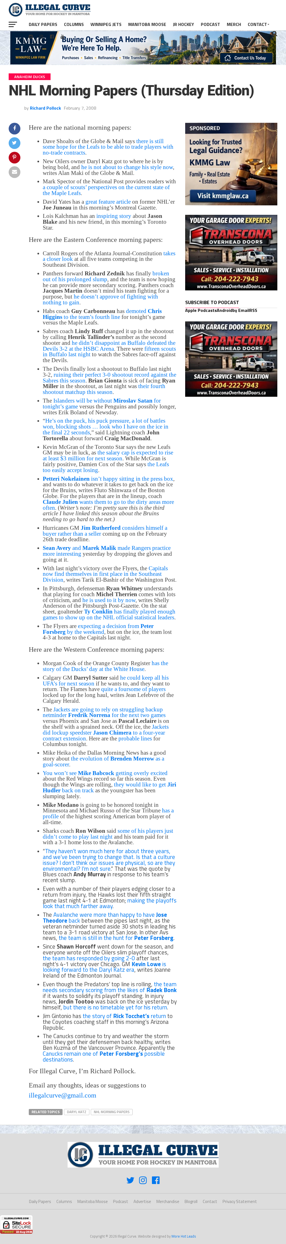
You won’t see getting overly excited (105, 773)
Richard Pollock (45, 108)
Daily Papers (43, 24)
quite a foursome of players (133, 689)
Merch (234, 24)
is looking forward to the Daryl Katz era (104, 966)
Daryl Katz (76, 1112)
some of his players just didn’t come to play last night (108, 833)
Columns (74, 24)
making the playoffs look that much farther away (110, 903)
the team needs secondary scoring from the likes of (110, 987)
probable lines (135, 738)
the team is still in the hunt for (116, 937)
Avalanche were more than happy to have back (105, 917)
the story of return (124, 1015)
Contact (257, 24)
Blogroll (191, 1201)
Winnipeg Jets (105, 24)
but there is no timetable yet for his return (115, 1007)
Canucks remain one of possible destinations (104, 1056)
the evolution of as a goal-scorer (103, 761)
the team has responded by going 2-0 (89, 958)
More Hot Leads (183, 1236)
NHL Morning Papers (112, 1112)
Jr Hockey (183, 24)
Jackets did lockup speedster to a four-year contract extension (106, 732)
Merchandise (167, 1201)
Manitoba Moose (147, 24)
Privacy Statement (240, 1201)
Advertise (142, 1201)
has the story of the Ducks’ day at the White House (105, 666)
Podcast (210, 24)
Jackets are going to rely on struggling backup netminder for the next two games (104, 712)
